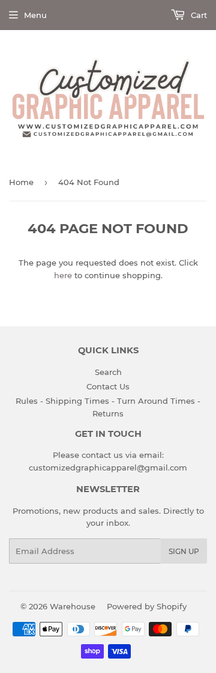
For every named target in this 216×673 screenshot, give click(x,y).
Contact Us (108, 386)
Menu (35, 15)
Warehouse (72, 606)
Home (21, 182)
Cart (197, 15)
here (63, 275)
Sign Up (184, 551)
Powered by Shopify (147, 606)
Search (108, 372)
